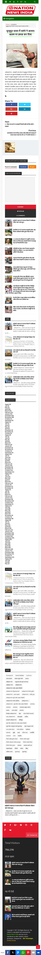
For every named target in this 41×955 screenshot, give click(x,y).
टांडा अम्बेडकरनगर (10, 716)
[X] (12, 952)
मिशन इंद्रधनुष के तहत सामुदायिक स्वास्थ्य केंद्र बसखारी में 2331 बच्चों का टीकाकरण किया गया (23, 655)
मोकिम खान (25, 732)
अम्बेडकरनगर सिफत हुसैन (28, 691)
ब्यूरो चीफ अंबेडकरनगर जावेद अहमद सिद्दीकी (16, 723)
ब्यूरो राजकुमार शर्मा (28, 726)
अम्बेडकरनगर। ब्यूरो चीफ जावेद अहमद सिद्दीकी (17, 704)
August (7, 404)
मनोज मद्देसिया (20, 729)
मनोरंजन (28, 729)
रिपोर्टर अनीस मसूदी (24, 739)
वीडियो (16, 748)
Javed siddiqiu (19, 675)
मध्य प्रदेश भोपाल (10, 729)
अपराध (27, 678)
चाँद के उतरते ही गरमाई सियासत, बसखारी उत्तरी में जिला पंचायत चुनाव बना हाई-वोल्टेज (23, 915)
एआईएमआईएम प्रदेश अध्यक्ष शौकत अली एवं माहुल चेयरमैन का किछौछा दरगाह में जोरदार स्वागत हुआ (23, 378)
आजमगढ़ (32, 704)
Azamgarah (9, 675)
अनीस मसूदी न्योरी (19, 678)
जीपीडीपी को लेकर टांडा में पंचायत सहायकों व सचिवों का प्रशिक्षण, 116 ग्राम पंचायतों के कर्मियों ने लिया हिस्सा (24, 250)
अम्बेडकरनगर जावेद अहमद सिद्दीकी (14, 688)
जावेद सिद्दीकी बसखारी (28, 713)
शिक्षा (27, 748)
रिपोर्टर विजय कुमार (10, 745)
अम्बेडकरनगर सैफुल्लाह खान (12, 691)
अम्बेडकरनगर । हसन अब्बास (13, 694)
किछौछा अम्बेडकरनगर (11, 713)
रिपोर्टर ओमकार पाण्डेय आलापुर (13, 742)
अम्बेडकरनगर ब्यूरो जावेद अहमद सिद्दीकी (15, 697)
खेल (20, 713)
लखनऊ (19, 745)
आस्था (7, 710)
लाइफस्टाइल (9, 748)
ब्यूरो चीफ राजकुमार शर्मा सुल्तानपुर (14, 726)
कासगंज (21, 710)
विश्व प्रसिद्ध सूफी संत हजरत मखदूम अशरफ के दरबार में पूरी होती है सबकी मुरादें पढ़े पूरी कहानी (24, 628)
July (6, 406)
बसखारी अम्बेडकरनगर (11, 720)
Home (7, 24)
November (8, 417)
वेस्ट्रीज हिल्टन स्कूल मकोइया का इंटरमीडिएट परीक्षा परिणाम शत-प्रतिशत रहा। (24, 298)
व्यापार (21, 748)
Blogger (32, 167)
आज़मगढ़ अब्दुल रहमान (25, 707)
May (6, 407)
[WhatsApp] (23, 952)
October (7, 419)
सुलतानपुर (17, 751)
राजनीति (32, 732)
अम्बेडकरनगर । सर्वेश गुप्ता (28, 694)
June (6, 425)
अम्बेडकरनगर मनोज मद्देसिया (12, 701)
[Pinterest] (28, 952)
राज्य (14, 736)
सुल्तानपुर (24, 751)
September (8, 420)
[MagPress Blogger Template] (20, 10)
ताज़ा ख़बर (20, 716)
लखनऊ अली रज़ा (28, 745)
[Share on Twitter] (25, 104)
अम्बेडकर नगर (9, 685)
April (6, 409)
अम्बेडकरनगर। (25, 701)
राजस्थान (8, 736)
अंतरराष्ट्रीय (9, 678)
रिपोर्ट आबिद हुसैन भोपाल (12, 739)
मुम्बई (18, 732)
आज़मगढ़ (8, 707)
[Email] (33, 952)
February (7, 412)
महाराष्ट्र (8, 732)
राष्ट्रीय (19, 736)
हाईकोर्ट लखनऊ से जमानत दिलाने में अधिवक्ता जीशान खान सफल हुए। (24, 221)
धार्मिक (26, 716)
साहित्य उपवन (9, 751)
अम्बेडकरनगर (18, 685)
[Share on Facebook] (11, 104)
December (8, 415)
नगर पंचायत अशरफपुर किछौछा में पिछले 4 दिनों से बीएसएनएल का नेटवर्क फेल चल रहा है (24, 641)
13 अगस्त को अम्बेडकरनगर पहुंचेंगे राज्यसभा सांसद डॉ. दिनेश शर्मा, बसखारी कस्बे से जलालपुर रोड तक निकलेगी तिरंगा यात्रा (24, 241)
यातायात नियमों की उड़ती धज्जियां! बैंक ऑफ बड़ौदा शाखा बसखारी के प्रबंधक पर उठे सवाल (24, 258)
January (7, 414)
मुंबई (14, 732)
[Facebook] (7, 952)
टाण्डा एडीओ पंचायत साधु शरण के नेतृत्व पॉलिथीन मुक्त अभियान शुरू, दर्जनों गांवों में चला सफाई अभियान (24, 269)
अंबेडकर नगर (9, 682)
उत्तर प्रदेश (14, 710)
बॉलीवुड (21, 720)
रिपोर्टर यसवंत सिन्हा (27, 742)
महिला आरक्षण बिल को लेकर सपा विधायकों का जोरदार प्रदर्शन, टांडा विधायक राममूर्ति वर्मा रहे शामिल (24, 308)
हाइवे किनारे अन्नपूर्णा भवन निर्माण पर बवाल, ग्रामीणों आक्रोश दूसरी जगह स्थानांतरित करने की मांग (23, 899)
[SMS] (18, 952)
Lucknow (28, 675)
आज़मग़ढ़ (15, 707)
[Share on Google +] (11, 109)
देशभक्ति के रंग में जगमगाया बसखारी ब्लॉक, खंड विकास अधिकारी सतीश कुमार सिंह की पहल (24, 230)
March (7, 411)
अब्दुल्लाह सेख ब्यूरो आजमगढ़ (21, 682)
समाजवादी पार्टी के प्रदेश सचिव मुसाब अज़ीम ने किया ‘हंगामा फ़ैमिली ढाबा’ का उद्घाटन (23, 907)
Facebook (23, 167)
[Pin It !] (11, 113)
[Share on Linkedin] (25, 109)
